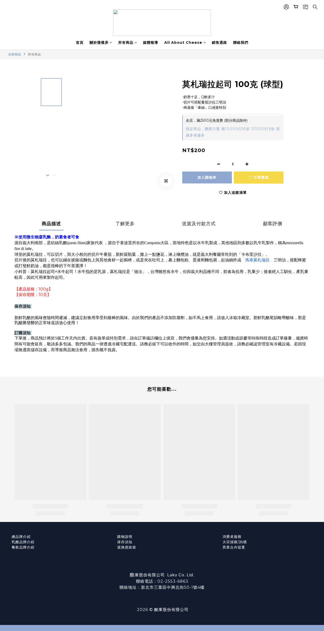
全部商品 (14, 54)
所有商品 (125, 42)
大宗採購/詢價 (234, 542)
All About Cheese (183, 42)
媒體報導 (150, 42)
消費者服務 (231, 536)
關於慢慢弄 (99, 42)
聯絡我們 (240, 42)
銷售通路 (219, 42)
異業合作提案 (233, 547)
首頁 (80, 42)
